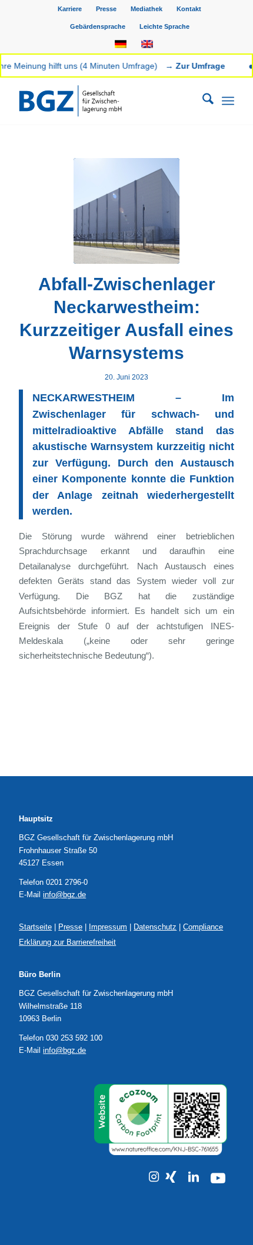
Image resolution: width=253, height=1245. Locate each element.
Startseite (35, 926)
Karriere (70, 8)
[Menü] (228, 101)
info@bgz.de (64, 894)
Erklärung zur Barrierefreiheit (67, 942)
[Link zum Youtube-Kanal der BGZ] (218, 1178)
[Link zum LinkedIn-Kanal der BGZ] (193, 1177)
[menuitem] (70, 9)
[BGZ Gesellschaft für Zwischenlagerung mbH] (105, 101)
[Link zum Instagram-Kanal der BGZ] (154, 1177)
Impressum (108, 926)
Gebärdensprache (97, 26)
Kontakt (189, 8)
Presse (106, 8)
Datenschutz (155, 926)
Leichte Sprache (164, 26)
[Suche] (202, 101)
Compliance (203, 926)
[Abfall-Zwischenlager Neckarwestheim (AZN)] (126, 211)
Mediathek (146, 8)
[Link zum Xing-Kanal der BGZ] (171, 1177)
